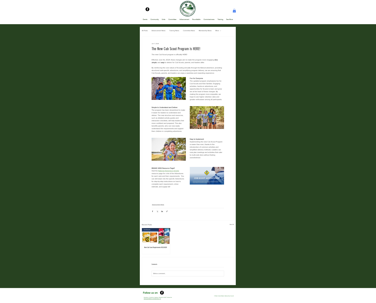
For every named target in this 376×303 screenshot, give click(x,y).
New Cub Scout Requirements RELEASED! (155, 247)
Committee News (189, 30)
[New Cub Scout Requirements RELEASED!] (156, 236)
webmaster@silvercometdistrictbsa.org (152, 298)
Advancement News (158, 30)
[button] (234, 11)
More (217, 30)
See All (232, 224)
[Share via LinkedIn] (162, 211)
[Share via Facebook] (152, 211)
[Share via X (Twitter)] (157, 211)
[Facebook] (147, 9)
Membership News (205, 30)
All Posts (145, 30)
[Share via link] (167, 211)
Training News (174, 30)
